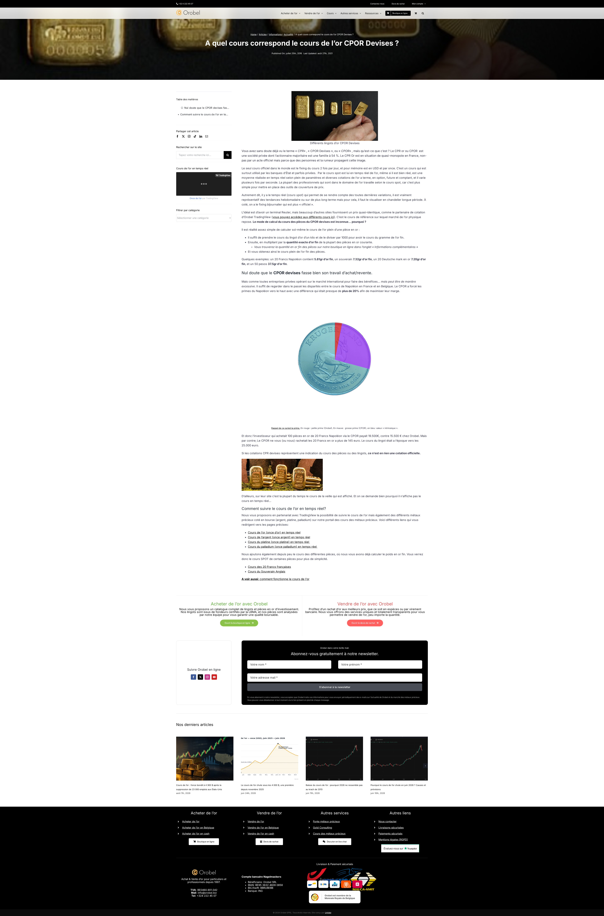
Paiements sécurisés (390, 833)
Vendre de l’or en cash (261, 833)
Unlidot (328, 912)
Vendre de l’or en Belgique (263, 827)
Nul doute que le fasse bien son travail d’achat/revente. (208, 107)
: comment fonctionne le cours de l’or (275, 579)
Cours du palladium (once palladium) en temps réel (282, 546)
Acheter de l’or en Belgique (198, 827)
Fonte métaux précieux (326, 821)
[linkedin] (200, 136)
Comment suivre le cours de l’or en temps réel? (206, 114)
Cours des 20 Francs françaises (269, 566)
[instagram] (189, 136)
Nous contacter (387, 821)
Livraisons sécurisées (391, 827)
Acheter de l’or (190, 821)
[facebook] (177, 136)
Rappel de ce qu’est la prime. (285, 428)
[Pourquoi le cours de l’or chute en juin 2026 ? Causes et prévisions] (399, 738)
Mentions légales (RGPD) (393, 839)
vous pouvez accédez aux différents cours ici (303, 217)
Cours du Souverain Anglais (266, 571)
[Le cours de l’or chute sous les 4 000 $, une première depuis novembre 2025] (269, 738)
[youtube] (214, 677)
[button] (423, 13)
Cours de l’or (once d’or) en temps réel (274, 532)
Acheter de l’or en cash (195, 833)
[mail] (206, 136)
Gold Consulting (322, 827)
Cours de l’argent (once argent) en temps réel (279, 537)
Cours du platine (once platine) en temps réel (279, 542)
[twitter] (183, 136)
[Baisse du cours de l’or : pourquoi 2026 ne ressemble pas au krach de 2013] (334, 738)
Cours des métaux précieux (329, 833)
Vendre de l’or (256, 821)
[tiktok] (195, 136)
